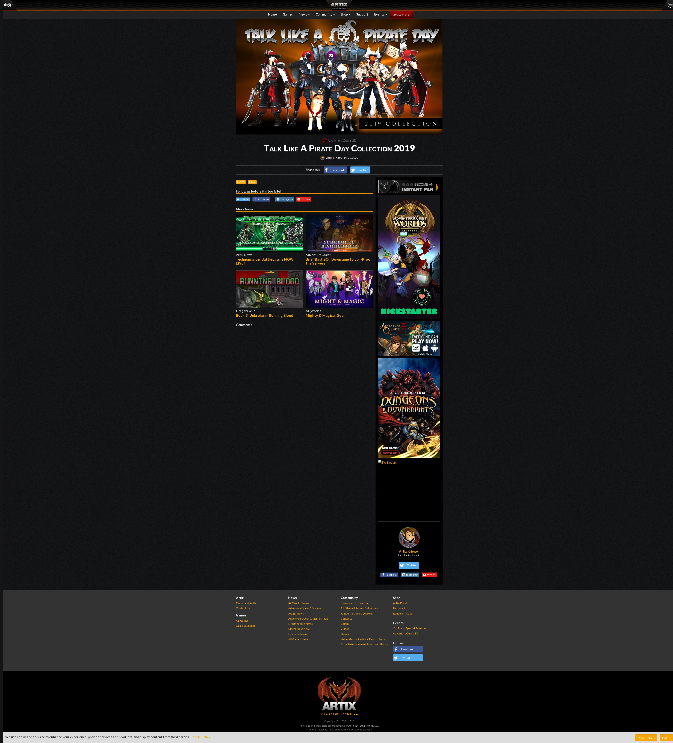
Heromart (399, 608)
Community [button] (324, 14)
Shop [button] (345, 14)
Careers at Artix (246, 603)
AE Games (242, 620)
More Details (646, 737)
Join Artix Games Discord (357, 613)
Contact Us (243, 608)
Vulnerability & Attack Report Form (363, 639)
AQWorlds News (298, 603)
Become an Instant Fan (355, 603)
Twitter (363, 170)
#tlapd (252, 182)
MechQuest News (299, 628)
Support (362, 14)
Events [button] (379, 14)
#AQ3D (241, 182)
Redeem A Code (403, 613)
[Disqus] (304, 371)
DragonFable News (300, 623)
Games (288, 14)
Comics (345, 623)
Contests (346, 618)
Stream (345, 634)
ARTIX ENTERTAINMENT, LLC (339, 713)
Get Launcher (401, 14)
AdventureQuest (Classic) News (308, 618)
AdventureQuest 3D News (304, 608)
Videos (345, 628)
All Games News (298, 639)
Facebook (338, 170)
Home (272, 14)
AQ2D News (296, 613)
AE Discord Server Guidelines (359, 608)
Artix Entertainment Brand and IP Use (364, 644)
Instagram (287, 199)
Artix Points (401, 603)
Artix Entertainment (360, 725)
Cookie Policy (200, 737)
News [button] (303, 14)
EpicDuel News (297, 634)
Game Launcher (245, 625)
